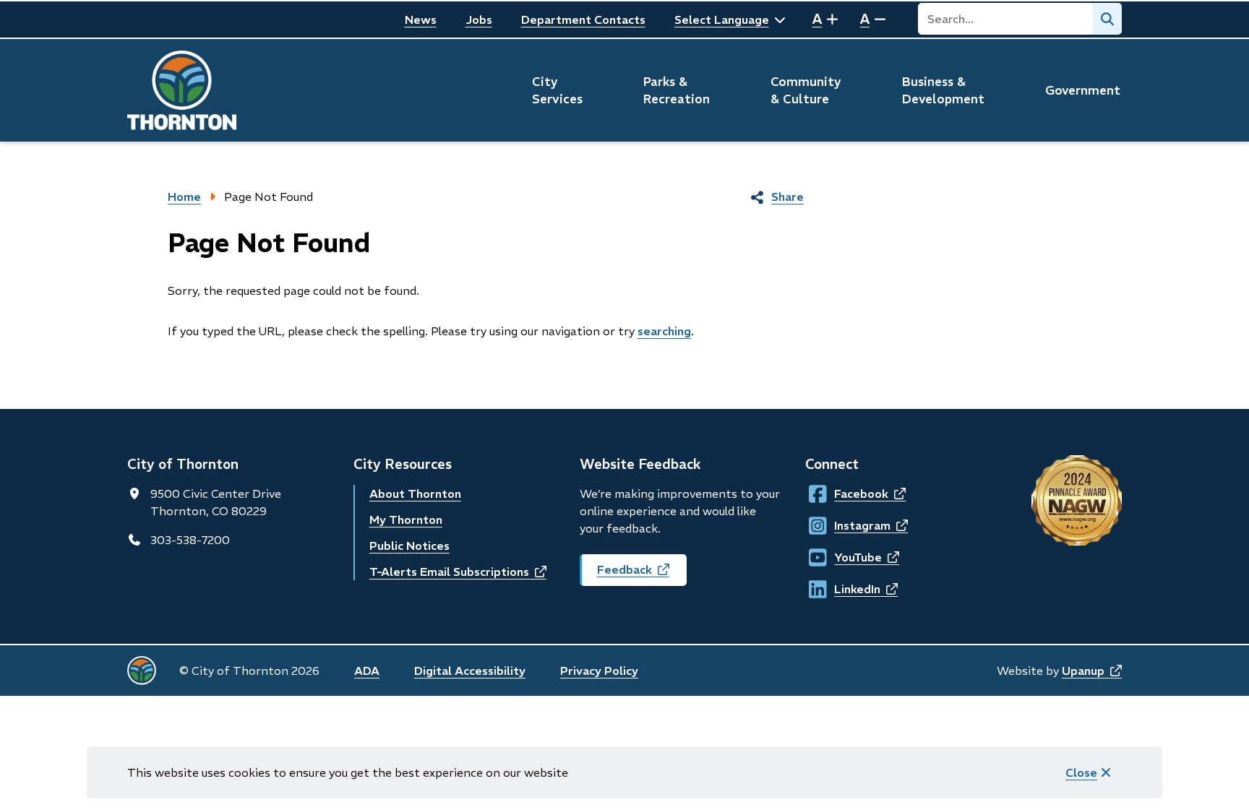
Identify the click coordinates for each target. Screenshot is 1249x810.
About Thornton (415, 493)
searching (664, 331)
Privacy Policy (599, 670)
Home (184, 196)
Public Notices (409, 545)
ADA (366, 670)
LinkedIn (847, 589)
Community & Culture (806, 90)
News (421, 19)
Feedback (642, 574)
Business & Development (943, 90)
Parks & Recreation (676, 90)
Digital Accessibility (469, 670)
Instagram (847, 525)
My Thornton (405, 519)
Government (1082, 90)
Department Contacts (583, 19)
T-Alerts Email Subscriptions (457, 571)
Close (1081, 772)
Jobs (478, 19)
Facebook (847, 493)
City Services (557, 90)
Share (787, 196)
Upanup (1092, 670)
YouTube (847, 557)
